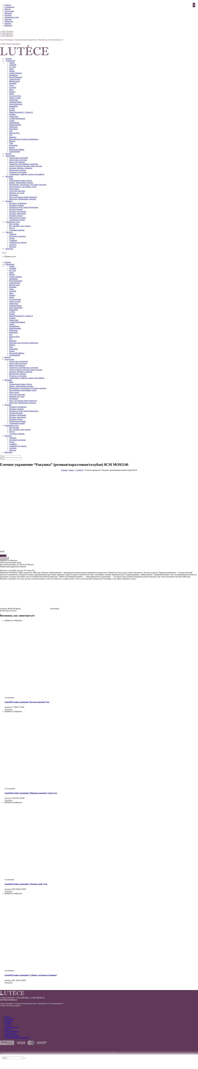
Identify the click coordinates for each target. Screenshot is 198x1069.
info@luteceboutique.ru (8, 1000)
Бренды (8, 9)
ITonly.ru (113, 1052)
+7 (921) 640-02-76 (6, 36)
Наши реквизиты (11, 1031)
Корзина (8, 23)
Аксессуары (9, 11)
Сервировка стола (12, 17)
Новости (8, 1029)
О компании (9, 7)
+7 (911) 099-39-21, (6, 34)
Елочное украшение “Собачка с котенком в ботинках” (31, 975)
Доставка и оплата (9, 611)
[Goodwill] (35, 609)
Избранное (9, 21)
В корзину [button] (9, 709)
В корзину (4, 558)
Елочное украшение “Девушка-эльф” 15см (26, 884)
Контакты (8, 26)
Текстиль (8, 19)
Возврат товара (10, 1033)
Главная (8, 5)
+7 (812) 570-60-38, (6, 31)
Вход (2, 29)
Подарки (8, 15)
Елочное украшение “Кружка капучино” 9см (27, 702)
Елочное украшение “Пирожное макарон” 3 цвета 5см (31, 793)
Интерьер (8, 13)
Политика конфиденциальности (17, 1038)
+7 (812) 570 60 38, (7, 998)
